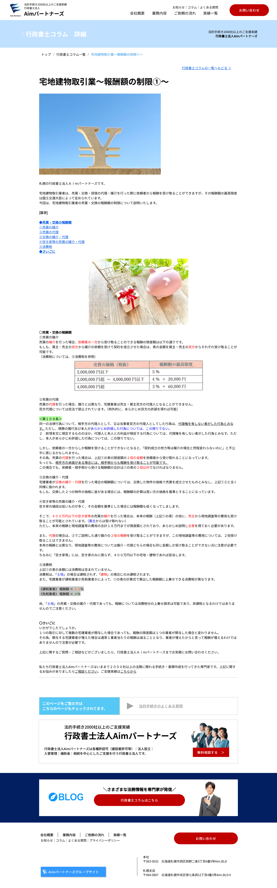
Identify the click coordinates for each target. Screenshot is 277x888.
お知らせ (179, 7)
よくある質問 (209, 7)
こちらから (128, 671)
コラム (192, 7)
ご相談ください (86, 671)
